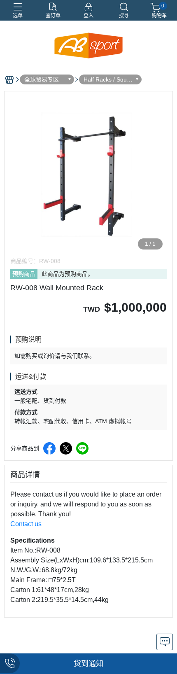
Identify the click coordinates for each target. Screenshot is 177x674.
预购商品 (23, 274)
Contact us (26, 523)
